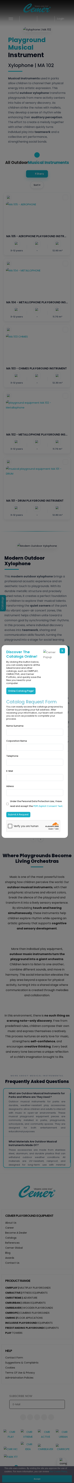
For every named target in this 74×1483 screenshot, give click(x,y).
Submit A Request (18, 814)
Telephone (12, 755)
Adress (10, 786)
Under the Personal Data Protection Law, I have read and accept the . (36, 804)
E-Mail (9, 770)
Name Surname (15, 725)
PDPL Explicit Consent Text (48, 806)
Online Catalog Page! (21, 691)
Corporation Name (16, 740)
